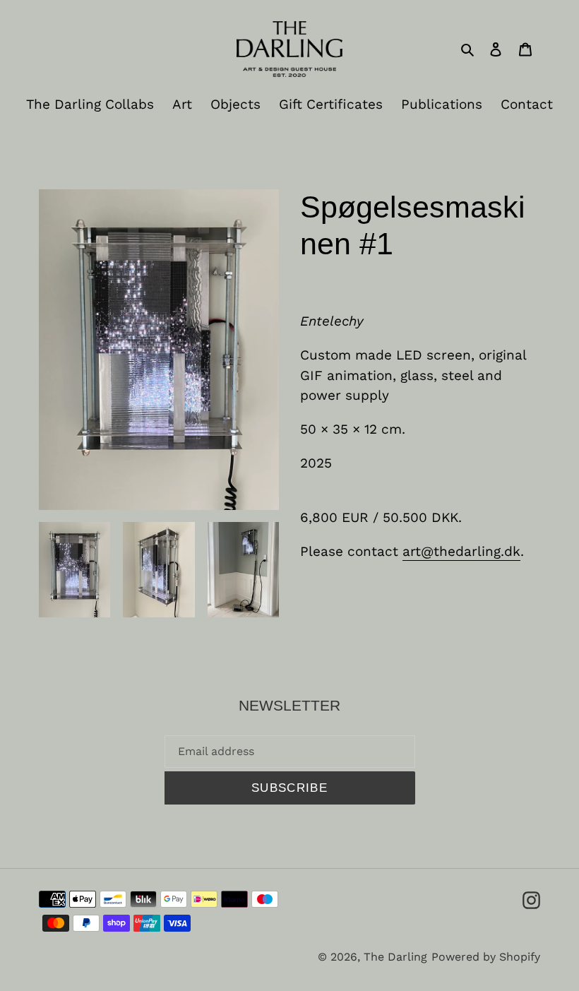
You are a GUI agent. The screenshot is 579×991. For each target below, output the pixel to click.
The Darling (395, 956)
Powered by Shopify (485, 956)
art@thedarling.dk (461, 551)
